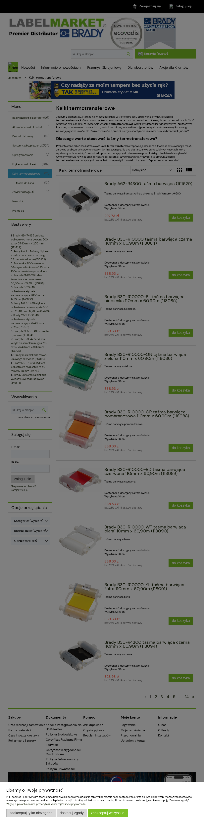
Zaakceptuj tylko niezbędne (31, 813)
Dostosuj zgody (72, 813)
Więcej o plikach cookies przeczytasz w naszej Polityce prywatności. (46, 804)
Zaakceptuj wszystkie (107, 813)
